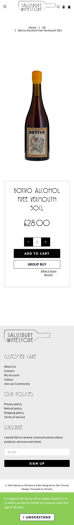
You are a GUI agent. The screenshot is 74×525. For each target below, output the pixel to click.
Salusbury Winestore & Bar (27, 485)
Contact (9, 371)
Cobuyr (8, 379)
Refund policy (13, 408)
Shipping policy (14, 412)
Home (32, 27)
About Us (10, 366)
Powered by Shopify (41, 489)
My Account (11, 375)
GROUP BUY (37, 264)
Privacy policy (13, 404)
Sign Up (37, 463)
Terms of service (14, 417)
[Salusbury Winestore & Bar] (37, 7)
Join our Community (17, 383)
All (44, 27)
